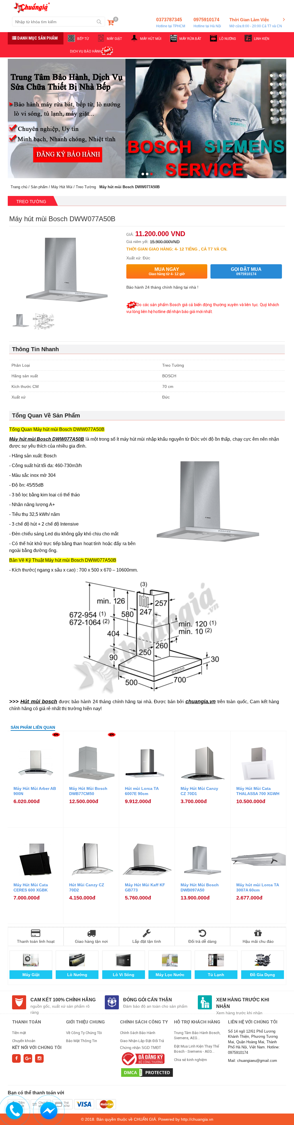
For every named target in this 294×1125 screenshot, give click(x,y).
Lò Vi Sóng (123, 974)
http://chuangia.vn (197, 1119)
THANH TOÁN (26, 1022)
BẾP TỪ (83, 39)
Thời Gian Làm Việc (255, 22)
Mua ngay (167, 271)
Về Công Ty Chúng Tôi (84, 1033)
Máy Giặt (31, 974)
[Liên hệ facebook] (49, 1109)
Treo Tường (86, 187)
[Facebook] (16, 1058)
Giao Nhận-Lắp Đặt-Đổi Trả (142, 1041)
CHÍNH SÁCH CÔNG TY (144, 1022)
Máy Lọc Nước (170, 974)
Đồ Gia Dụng (262, 974)
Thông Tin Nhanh (35, 349)
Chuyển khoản (23, 1041)
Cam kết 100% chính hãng (63, 999)
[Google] (28, 1058)
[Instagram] (39, 1058)
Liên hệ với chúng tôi (252, 1022)
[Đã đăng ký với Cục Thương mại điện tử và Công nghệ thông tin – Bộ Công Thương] (142, 1058)
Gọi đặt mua (246, 271)
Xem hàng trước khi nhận (242, 1003)
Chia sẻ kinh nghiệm (190, 1060)
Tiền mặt (19, 1033)
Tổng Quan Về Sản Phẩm (46, 415)
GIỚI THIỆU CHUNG (85, 1022)
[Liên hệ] (14, 1109)
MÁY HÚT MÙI (150, 39)
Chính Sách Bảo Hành (137, 1033)
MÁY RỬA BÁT (190, 39)
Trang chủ (19, 187)
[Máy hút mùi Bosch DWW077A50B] (20, 322)
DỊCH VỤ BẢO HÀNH (85, 51)
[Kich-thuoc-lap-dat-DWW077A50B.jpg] (43, 322)
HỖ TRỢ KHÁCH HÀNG (197, 1022)
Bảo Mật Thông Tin (81, 1041)
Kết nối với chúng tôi (36, 1047)
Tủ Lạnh (216, 974)
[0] (110, 24)
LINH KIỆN (261, 39)
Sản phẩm (39, 187)
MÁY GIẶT (114, 39)
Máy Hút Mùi (61, 187)
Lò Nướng (77, 974)
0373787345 (170, 22)
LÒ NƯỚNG (227, 39)
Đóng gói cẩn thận (147, 999)
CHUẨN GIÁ (145, 1119)
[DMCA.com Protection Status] (147, 1072)
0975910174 (207, 22)
